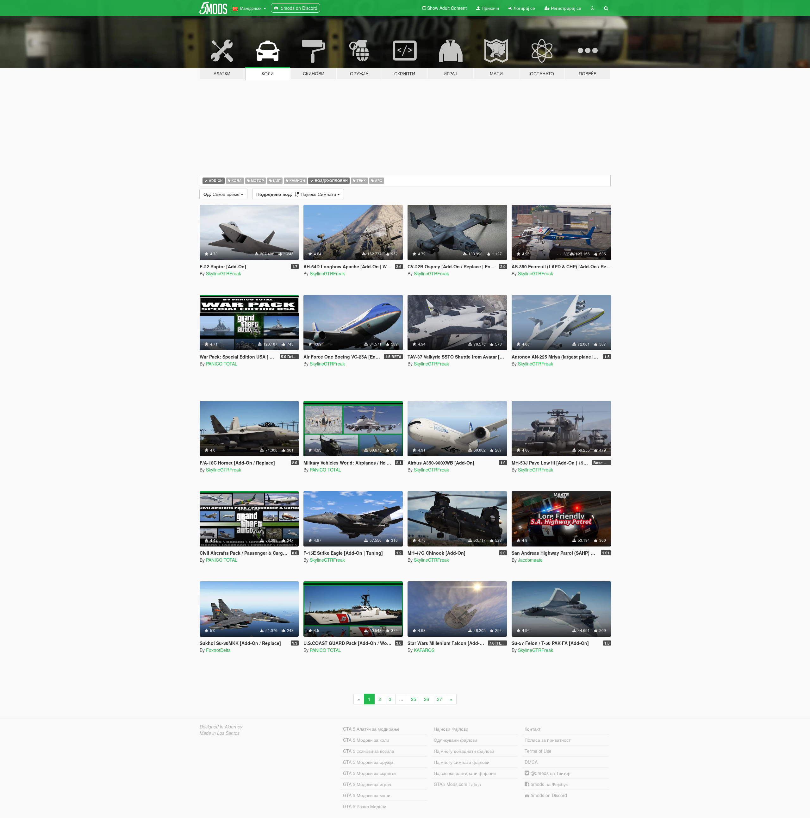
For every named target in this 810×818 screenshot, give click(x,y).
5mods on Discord (548, 795)
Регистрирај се (565, 8)
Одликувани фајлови (455, 740)
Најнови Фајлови (451, 729)
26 (426, 699)
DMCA (531, 762)
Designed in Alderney (221, 726)
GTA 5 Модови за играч (367, 784)
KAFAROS (424, 650)
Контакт (532, 729)
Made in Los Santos (220, 733)
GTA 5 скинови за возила (368, 751)
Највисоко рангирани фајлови (465, 773)
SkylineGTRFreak (223, 273)
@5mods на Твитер (549, 773)
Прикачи (489, 8)
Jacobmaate (530, 560)
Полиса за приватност (547, 740)
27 (439, 699)
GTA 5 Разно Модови (364, 806)
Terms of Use (538, 751)
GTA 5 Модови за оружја (368, 762)
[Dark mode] (592, 8)
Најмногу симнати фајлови (461, 762)
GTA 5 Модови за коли (366, 740)
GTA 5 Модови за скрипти (369, 773)
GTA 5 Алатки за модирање (371, 729)
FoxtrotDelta (218, 650)
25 (413, 699)
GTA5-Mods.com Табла (457, 784)
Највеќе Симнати (296, 194)
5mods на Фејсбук (548, 784)
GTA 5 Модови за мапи (366, 795)
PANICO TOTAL (221, 363)
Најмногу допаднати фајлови (464, 751)
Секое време (222, 194)
